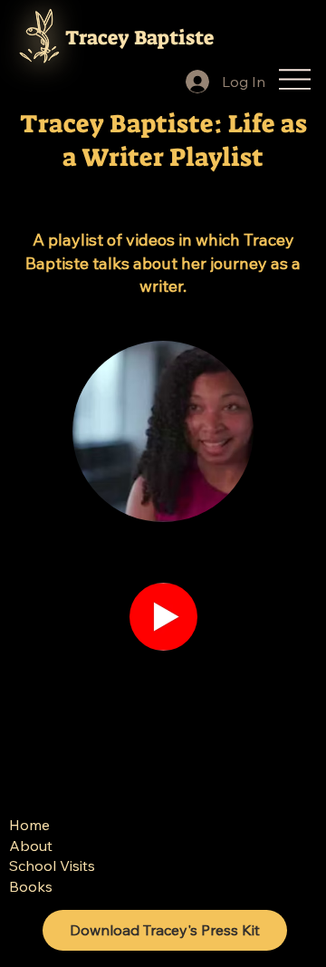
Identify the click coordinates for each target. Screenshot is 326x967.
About (31, 845)
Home (29, 825)
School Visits (52, 865)
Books (31, 886)
